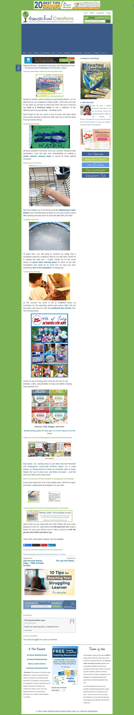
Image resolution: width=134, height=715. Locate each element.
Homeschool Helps (76, 53)
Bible (59, 53)
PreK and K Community (42, 554)
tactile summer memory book (37, 156)
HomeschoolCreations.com (61, 711)
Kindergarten (33, 554)
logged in (37, 640)
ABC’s (53, 53)
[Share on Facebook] (17, 76)
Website (37, 53)
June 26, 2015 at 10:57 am (30, 623)
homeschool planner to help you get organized (97, 122)
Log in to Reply (28, 630)
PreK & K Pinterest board (39, 107)
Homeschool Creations (50, 17)
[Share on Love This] (17, 89)
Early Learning (44, 53)
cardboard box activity (61, 308)
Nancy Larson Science (37, 664)
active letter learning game (45, 262)
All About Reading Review (37, 659)
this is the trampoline (42, 268)
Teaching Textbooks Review (37, 668)
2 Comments (62, 554)
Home (24, 53)
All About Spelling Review (37, 655)
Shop (103, 53)
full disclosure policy (57, 71)
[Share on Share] (17, 94)
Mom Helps (87, 53)
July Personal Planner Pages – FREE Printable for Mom (33, 563)
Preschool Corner (53, 554)
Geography (66, 53)
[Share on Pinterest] (17, 85)
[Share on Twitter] (17, 81)
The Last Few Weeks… (66, 561)
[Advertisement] (67, 37)
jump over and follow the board (53, 472)
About (29, 53)
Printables (96, 53)
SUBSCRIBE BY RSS (69, 607)
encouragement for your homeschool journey (98, 119)
